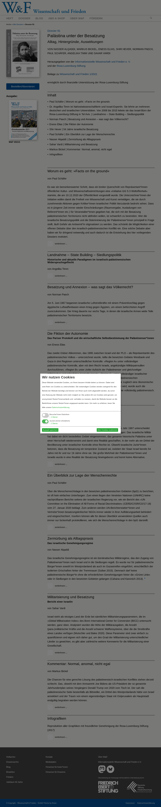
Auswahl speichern (50, 430)
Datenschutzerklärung (60, 407)
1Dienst (53, 417)
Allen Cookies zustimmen (107, 430)
